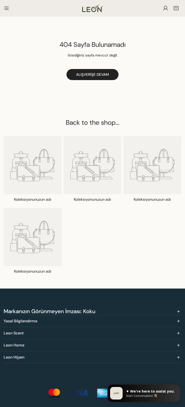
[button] (176, 8)
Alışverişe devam (92, 74)
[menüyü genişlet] (6, 8)
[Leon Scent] (92, 8)
